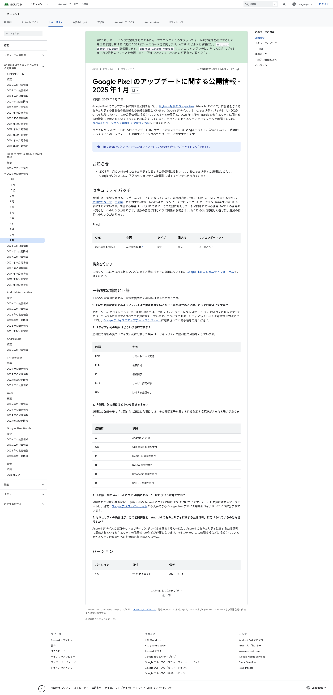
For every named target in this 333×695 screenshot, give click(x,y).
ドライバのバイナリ (62, 667)
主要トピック (80, 22)
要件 (53, 645)
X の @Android (153, 640)
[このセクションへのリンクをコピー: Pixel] (103, 225)
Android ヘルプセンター (252, 640)
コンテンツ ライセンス (144, 609)
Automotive (151, 22)
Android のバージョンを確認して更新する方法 (121, 123)
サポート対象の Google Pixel (176, 106)
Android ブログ (153, 651)
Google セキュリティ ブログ (160, 656)
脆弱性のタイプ (102, 202)
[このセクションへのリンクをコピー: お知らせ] (112, 164)
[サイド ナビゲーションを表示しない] (41, 688)
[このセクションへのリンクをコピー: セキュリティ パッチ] (134, 191)
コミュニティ (81, 687)
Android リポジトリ (61, 640)
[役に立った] (232, 69)
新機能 (8, 22)
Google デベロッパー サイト (176, 146)
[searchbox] (23, 33)
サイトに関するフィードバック (155, 687)
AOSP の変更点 (179, 53)
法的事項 (96, 687)
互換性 (101, 22)
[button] (20, 55)
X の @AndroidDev (155, 645)
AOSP (95, 68)
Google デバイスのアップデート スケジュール (132, 320)
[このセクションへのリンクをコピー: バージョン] (116, 552)
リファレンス (176, 22)
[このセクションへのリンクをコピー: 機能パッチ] (116, 265)
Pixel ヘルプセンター (250, 645)
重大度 (119, 202)
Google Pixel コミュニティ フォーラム (210, 272)
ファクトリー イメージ (63, 662)
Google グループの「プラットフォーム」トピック (172, 662)
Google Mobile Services (252, 656)
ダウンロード (58, 651)
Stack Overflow (247, 662)
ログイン (324, 4)
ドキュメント (37, 4)
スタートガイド (30, 22)
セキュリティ (55, 22)
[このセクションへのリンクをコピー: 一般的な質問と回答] (133, 291)
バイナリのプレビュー (63, 656)
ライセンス (111, 687)
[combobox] (261, 4)
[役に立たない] (238, 69)
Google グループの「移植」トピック (165, 673)
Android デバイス (124, 22)
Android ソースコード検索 (73, 4)
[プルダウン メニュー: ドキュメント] (49, 4)
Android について (60, 687)
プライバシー (127, 687)
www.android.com (249, 651)
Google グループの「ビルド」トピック (166, 667)
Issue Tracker (246, 667)
